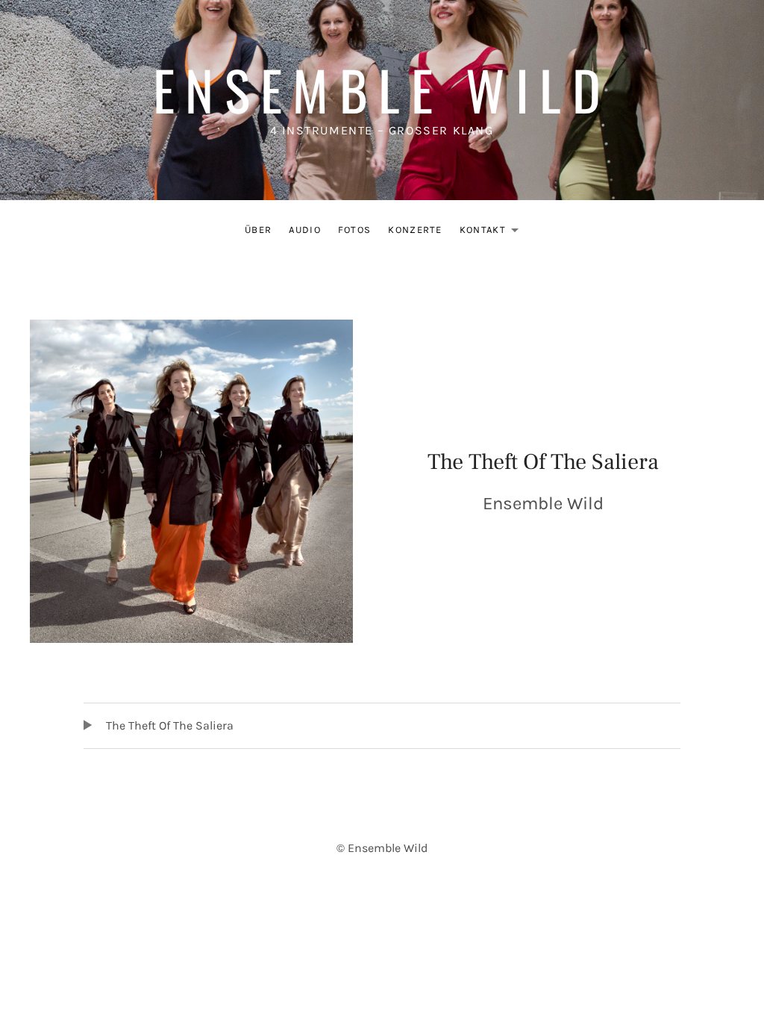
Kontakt (493, 232)
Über (258, 229)
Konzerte (415, 229)
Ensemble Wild (382, 89)
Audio (305, 229)
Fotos (355, 229)
